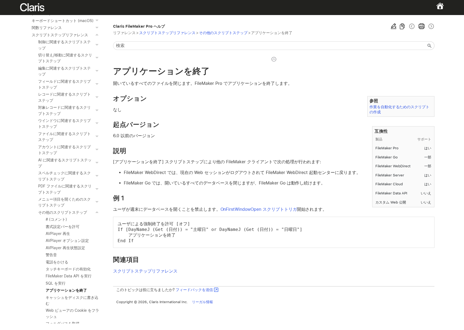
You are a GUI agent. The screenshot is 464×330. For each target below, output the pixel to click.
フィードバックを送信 (194, 289)
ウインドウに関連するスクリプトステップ (64, 123)
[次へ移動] (430, 26)
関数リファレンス (47, 28)
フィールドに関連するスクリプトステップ (64, 84)
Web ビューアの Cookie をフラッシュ (72, 313)
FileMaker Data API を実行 (68, 276)
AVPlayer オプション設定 (67, 240)
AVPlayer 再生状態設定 (65, 248)
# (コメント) (56, 219)
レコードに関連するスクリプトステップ (64, 97)
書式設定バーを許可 (62, 226)
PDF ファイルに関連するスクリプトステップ (64, 189)
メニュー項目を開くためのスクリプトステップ (64, 202)
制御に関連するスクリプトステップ (64, 45)
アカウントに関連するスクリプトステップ (64, 150)
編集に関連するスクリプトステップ (64, 71)
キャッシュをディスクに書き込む (72, 300)
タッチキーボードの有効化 (68, 269)
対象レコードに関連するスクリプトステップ (64, 110)
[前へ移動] (412, 26)
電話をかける (57, 262)
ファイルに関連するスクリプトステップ (64, 137)
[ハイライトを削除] (393, 26)
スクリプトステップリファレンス (60, 35)
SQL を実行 (56, 283)
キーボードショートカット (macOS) (62, 21)
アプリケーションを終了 (66, 290)
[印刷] (421, 26)
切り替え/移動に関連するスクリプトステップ (65, 58)
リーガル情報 (202, 302)
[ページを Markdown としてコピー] (402, 26)
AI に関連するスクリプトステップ (64, 163)
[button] (97, 21)
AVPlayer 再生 (58, 233)
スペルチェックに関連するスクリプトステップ (64, 176)
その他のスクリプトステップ (62, 212)
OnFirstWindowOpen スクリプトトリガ (258, 209)
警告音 (51, 255)
